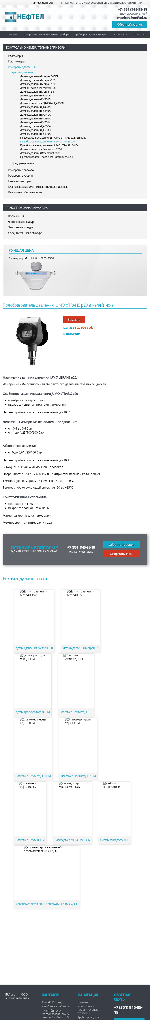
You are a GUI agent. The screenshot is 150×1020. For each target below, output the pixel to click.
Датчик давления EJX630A (35, 134)
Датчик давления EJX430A (35, 118)
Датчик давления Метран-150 (37, 80)
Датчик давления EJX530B (35, 130)
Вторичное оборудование (25, 192)
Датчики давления (23, 72)
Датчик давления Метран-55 (37, 91)
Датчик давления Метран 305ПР (39, 76)
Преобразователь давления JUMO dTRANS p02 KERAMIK (53, 137)
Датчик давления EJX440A (35, 111)
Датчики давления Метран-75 (38, 87)
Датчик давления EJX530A (35, 122)
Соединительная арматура (25, 233)
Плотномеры (16, 61)
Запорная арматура (20, 227)
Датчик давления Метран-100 (37, 84)
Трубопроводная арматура (90, 34)
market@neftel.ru (42, 2)
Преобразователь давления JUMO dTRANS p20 (47, 141)
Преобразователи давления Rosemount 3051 (46, 157)
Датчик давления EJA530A (35, 126)
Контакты (139, 34)
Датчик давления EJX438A (35, 107)
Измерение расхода (21, 170)
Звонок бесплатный (133, 14)
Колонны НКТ (17, 216)
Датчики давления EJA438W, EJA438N (42, 103)
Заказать (74, 320)
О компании (120, 34)
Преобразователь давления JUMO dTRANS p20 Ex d (50, 145)
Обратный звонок (129, 24)
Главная (12, 34)
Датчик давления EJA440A (35, 114)
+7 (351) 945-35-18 (132, 9)
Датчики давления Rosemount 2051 (41, 149)
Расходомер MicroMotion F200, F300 (31, 258)
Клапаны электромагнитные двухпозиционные (38, 187)
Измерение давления (21, 67)
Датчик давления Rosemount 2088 (40, 153)
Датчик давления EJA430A (35, 95)
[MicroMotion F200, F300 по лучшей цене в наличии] (36, 275)
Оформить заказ (121, 554)
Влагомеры (15, 56)
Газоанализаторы (19, 181)
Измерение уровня (20, 176)
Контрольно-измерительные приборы (47, 34)
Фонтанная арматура (21, 222)
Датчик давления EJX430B (35, 99)
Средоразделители (23, 163)
